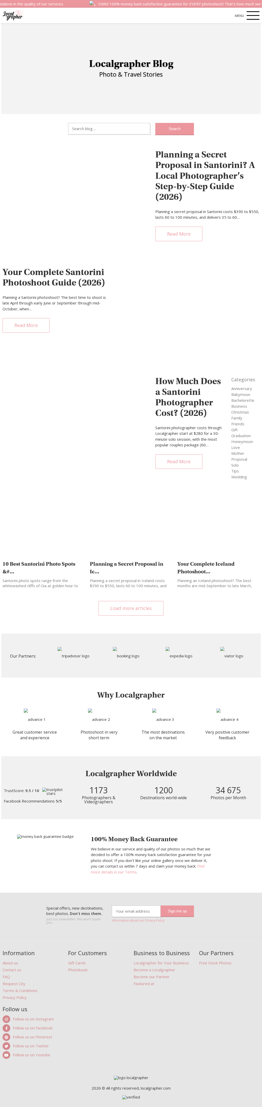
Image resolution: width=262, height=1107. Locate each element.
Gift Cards (77, 962)
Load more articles (131, 608)
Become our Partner (152, 976)
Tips (235, 470)
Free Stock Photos (215, 962)
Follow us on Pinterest (32, 1036)
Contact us (12, 969)
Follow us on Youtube (31, 1054)
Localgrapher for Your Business (161, 962)
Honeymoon (242, 441)
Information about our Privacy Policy (138, 920)
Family (236, 417)
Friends (237, 423)
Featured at (144, 983)
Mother (237, 453)
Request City (14, 983)
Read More (179, 234)
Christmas (240, 412)
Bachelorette (242, 400)
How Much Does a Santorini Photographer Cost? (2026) (188, 397)
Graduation (241, 435)
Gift (234, 429)
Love (235, 447)
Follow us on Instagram (33, 1018)
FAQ (6, 976)
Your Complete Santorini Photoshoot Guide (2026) (54, 277)
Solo (235, 465)
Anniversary (241, 388)
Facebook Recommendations (33, 801)
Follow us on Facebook (32, 1027)
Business (239, 406)
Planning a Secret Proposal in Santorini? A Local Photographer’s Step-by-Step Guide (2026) (205, 175)
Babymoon (240, 394)
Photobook (78, 969)
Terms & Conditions (20, 990)
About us (10, 962)
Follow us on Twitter (31, 1045)
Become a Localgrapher (154, 969)
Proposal (239, 459)
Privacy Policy (15, 997)
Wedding (239, 476)
